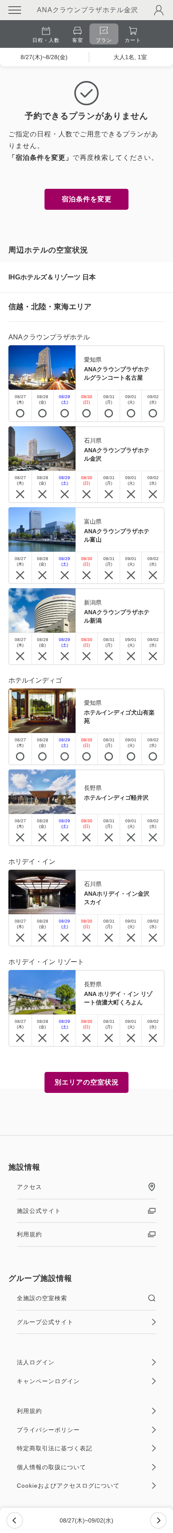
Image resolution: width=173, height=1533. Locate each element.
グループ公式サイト (45, 1322)
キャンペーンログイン (48, 1381)
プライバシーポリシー (48, 1429)
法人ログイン (36, 1362)
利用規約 (29, 1234)
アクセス (29, 1187)
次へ (158, 1520)
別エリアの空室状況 (87, 1082)
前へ (14, 1520)
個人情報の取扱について (51, 1467)
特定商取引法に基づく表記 (54, 1448)
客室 (77, 40)
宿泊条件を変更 (87, 199)
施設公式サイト (39, 1210)
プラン (104, 40)
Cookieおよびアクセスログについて (68, 1485)
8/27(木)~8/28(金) (44, 57)
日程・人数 (46, 40)
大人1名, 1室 (130, 57)
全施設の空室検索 (42, 1298)
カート (133, 40)
